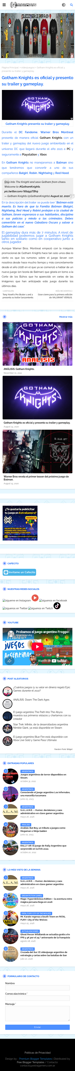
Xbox (43, 154)
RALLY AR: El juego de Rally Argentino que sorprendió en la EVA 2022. (43, 847)
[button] (71, 4)
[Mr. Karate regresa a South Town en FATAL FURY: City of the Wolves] (10, 918)
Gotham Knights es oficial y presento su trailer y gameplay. (37, 422)
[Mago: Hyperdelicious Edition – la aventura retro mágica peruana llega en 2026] (10, 901)
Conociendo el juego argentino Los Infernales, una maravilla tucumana (45, 794)
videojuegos (27, 67)
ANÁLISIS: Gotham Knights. (19, 369)
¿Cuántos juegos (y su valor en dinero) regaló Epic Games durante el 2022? (41, 689)
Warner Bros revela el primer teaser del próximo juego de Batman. (36, 478)
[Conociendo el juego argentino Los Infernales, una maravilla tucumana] (10, 794)
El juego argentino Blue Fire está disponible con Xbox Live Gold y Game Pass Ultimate (40, 738)
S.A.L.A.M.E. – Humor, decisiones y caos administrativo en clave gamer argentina (41, 812)
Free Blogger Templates (30, 1062)
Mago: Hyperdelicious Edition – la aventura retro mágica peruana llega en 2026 (46, 900)
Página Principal (10, 67)
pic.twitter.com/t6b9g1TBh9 (21, 191)
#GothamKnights (29, 186)
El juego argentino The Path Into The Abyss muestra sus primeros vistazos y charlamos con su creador (42, 715)
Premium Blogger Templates (35, 1058)
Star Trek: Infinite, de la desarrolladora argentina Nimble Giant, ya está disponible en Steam (40, 726)
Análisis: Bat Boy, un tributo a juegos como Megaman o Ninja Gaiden (42, 829)
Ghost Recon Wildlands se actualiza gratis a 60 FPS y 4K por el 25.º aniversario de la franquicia (45, 936)
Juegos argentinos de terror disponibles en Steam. (43, 776)
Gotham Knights (51, 137)
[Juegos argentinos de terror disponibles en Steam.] (10, 776)
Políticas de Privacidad (38, 1052)
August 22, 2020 (60, 196)
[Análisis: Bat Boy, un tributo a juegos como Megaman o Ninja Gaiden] (10, 830)
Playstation (29, 154)
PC (68, 149)
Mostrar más (65, 317)
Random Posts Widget (63, 749)
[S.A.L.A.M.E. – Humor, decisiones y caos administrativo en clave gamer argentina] (10, 812)
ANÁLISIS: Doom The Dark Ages (31, 699)
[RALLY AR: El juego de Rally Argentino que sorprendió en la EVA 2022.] (10, 847)
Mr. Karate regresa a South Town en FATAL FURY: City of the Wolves (43, 918)
